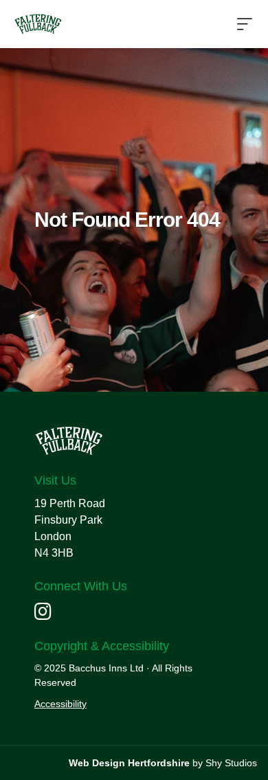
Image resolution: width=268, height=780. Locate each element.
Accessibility (60, 703)
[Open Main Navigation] (244, 25)
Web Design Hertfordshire (129, 762)
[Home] (38, 24)
